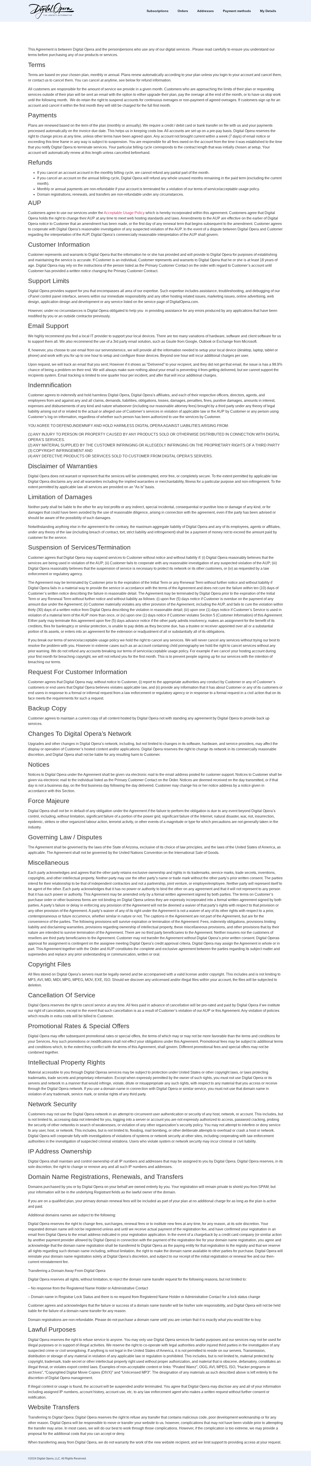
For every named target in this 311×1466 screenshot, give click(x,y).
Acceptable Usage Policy (124, 213)
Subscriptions (157, 11)
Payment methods (237, 11)
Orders (183, 11)
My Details (268, 11)
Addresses (205, 11)
